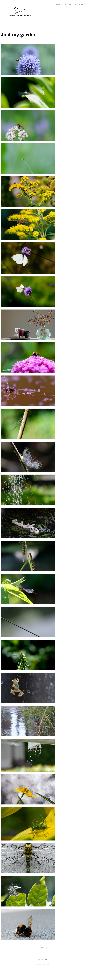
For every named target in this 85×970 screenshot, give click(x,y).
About (71, 4)
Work (58, 4)
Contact (64, 4)
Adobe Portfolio (45, 964)
